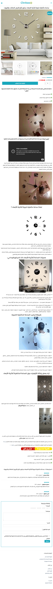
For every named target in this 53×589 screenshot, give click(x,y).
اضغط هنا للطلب (20, 83)
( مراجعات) (44, 77)
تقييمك (48, 506)
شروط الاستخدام (48, 557)
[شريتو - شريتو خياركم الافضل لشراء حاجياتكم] (26, 3)
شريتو (13, 445)
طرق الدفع (49, 571)
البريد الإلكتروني (46, 529)
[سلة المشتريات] (1, 2)
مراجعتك (47, 511)
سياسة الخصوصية (48, 561)
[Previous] (49, 35)
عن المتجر (50, 569)
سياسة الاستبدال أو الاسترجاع (46, 559)
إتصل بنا (50, 581)
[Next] (3, 35)
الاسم (48, 523)
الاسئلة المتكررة (48, 583)
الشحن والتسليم (48, 573)
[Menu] (51, 2)
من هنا (4, 442)
